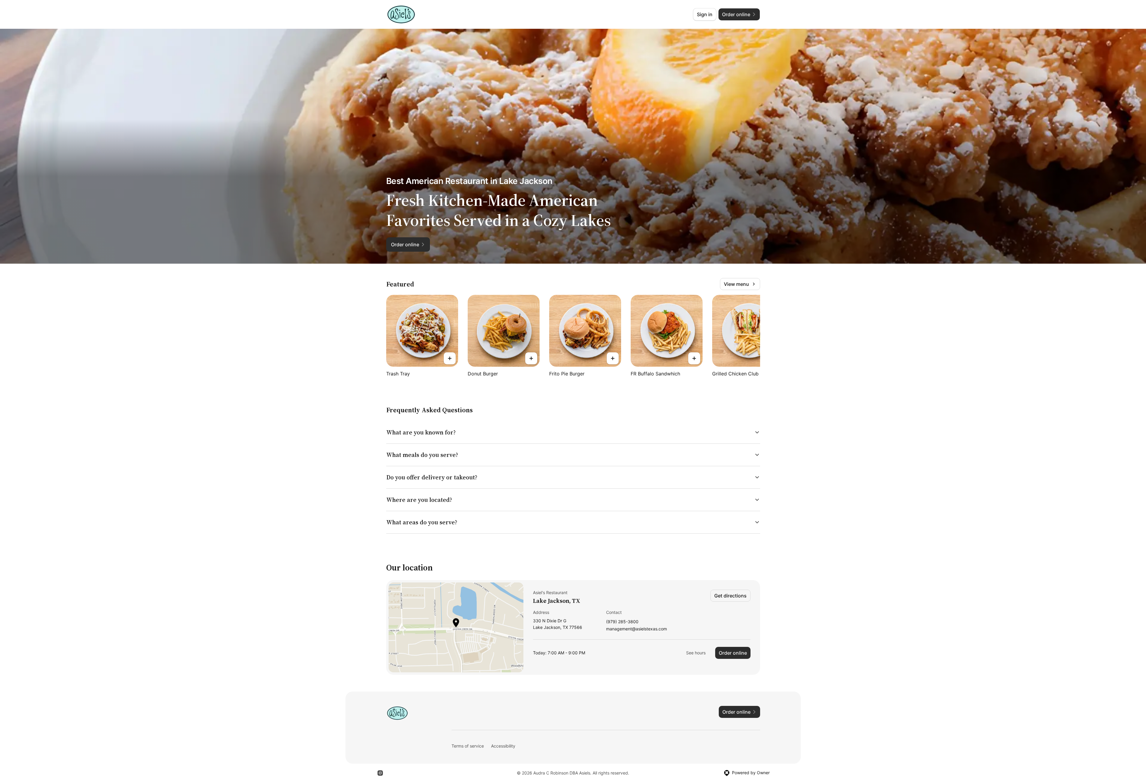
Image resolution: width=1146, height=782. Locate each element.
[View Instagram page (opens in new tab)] (380, 773)
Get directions (730, 596)
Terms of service (468, 745)
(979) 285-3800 (622, 622)
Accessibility (503, 745)
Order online (733, 653)
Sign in (704, 14)
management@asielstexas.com (636, 629)
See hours (696, 652)
